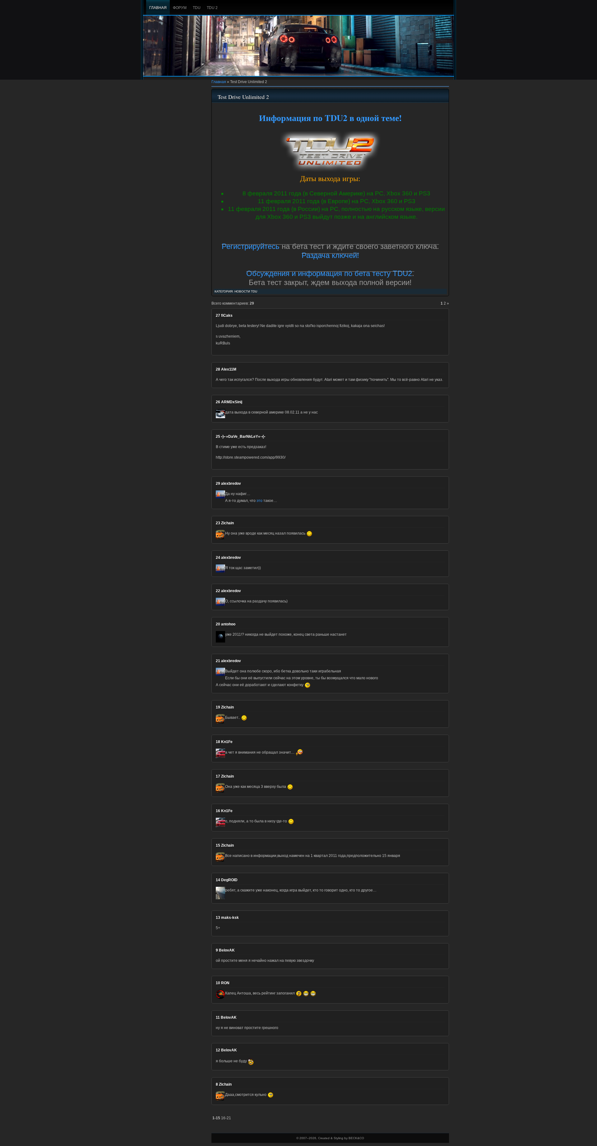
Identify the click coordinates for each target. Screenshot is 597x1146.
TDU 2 (212, 8)
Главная (158, 8)
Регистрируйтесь (251, 246)
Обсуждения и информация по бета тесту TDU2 (329, 273)
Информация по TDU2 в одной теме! (330, 117)
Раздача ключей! (330, 255)
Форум (180, 8)
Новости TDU (245, 291)
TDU (197, 8)
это (259, 500)
